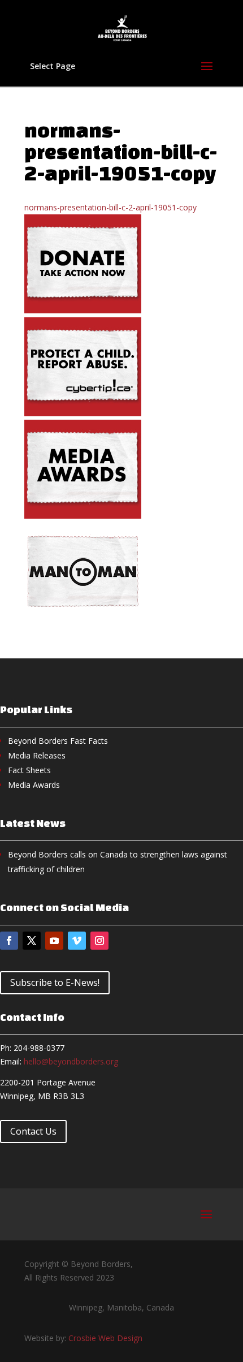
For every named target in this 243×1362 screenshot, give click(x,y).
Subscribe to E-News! (54, 982)
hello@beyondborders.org (71, 1061)
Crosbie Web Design (105, 1338)
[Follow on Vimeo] (77, 941)
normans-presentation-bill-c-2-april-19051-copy (110, 207)
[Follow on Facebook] (9, 941)
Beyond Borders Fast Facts (58, 740)
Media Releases (37, 755)
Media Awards (34, 784)
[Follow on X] (32, 941)
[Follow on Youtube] (54, 941)
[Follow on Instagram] (99, 941)
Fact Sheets (29, 770)
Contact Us (33, 1131)
